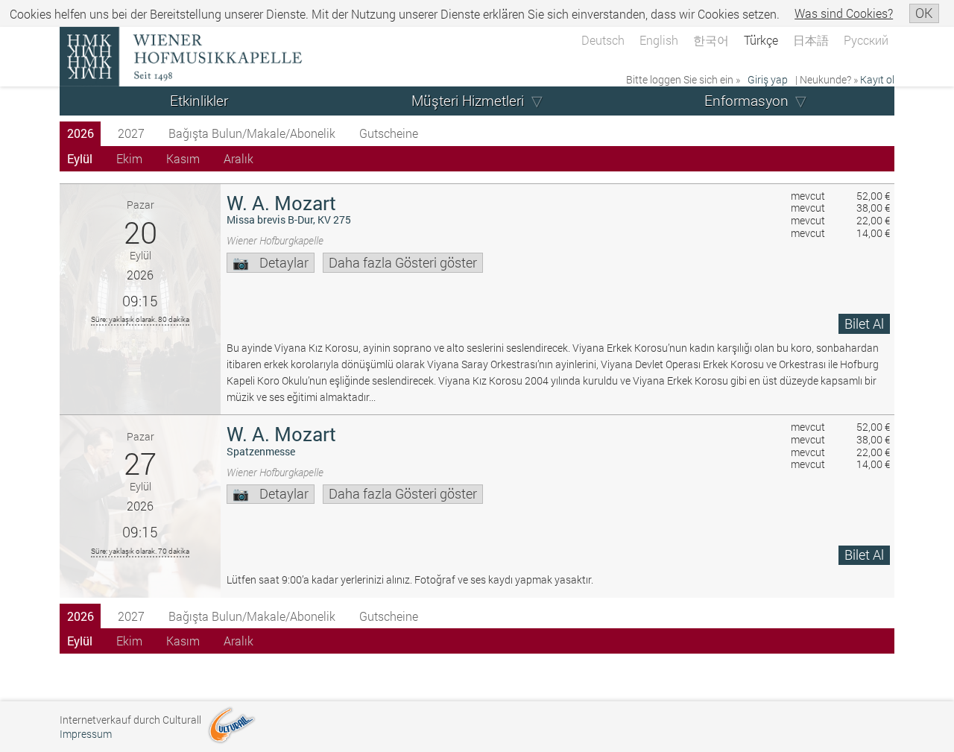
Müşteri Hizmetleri (467, 100)
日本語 (811, 40)
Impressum (86, 734)
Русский (866, 40)
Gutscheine (388, 133)
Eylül (79, 158)
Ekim (129, 158)
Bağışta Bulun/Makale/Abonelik (251, 133)
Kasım (183, 158)
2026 (80, 133)
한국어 (711, 40)
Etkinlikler (199, 100)
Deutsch (603, 40)
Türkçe (761, 40)
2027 (131, 133)
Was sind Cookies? (844, 13)
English (658, 40)
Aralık (238, 158)
